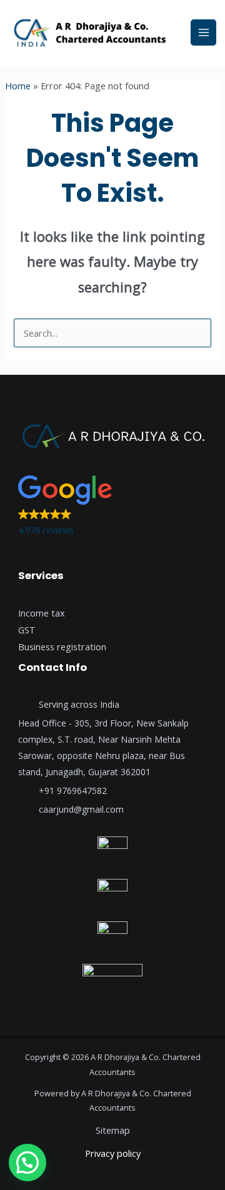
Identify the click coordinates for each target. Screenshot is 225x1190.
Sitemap (113, 1130)
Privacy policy (113, 1153)
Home (18, 85)
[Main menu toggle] (204, 32)
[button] (112, 506)
